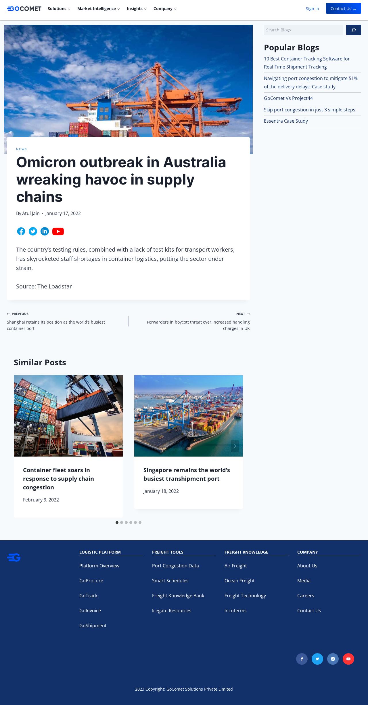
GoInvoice (90, 610)
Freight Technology (245, 595)
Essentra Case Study (286, 121)
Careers (305, 595)
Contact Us (309, 610)
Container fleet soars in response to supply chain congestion (58, 478)
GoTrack (88, 595)
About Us (307, 566)
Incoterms (236, 610)
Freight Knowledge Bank (178, 595)
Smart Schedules (170, 580)
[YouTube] (348, 659)
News (21, 149)
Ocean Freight (240, 580)
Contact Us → (343, 8)
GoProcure (91, 580)
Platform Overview (99, 566)
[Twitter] (317, 659)
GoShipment (93, 625)
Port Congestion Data (175, 566)
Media (303, 580)
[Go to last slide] (22, 446)
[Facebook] (302, 659)
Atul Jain (31, 213)
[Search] (353, 30)
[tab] (117, 522)
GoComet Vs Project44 (288, 98)
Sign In (312, 8)
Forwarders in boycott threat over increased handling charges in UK (198, 321)
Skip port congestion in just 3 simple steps (309, 110)
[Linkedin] (333, 659)
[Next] (235, 446)
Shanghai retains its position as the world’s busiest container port (56, 321)
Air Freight (236, 566)
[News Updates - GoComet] (24, 8)
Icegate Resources (171, 610)
